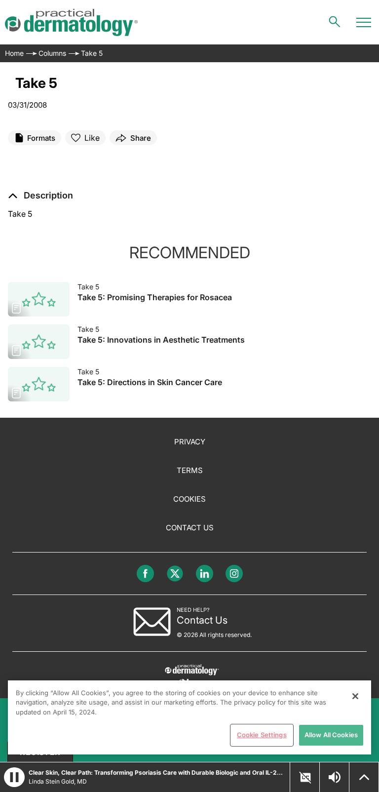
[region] (189, 717)
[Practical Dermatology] (71, 22)
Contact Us (190, 527)
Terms (190, 470)
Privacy (189, 441)
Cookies (189, 499)
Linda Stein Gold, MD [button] (58, 781)
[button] (40, 195)
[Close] (355, 696)
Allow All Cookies (331, 735)
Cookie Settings (262, 735)
